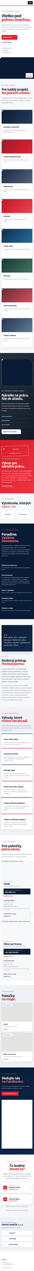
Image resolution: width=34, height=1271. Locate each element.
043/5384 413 (10, 892)
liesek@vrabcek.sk (8, 896)
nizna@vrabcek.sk (8, 956)
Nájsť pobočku (9, 37)
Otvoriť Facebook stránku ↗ (10, 1093)
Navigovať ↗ (6, 1029)
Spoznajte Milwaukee (8, 486)
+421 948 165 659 (11, 952)
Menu (30, 2)
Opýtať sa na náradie (11, 432)
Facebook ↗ (4, 1259)
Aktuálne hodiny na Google (17, 913)
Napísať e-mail (17, 916)
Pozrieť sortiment (8, 42)
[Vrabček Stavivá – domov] (7, 2)
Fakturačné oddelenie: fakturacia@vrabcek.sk (17, 1210)
